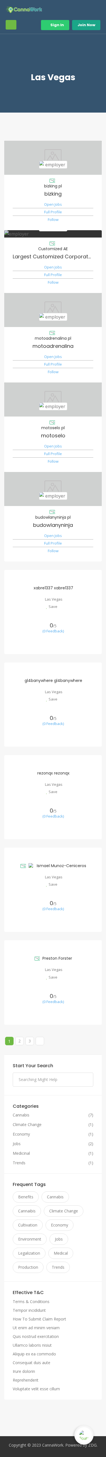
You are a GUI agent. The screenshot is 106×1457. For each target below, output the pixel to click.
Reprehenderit (25, 1380)
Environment (29, 1239)
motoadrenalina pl (53, 338)
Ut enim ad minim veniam (36, 1327)
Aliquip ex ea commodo (34, 1354)
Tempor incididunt (29, 1310)
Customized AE (53, 249)
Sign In (56, 25)
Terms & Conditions (31, 1301)
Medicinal (21, 1153)
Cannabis (21, 1115)
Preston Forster (57, 958)
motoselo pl (53, 428)
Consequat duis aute (31, 1362)
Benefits (25, 1196)
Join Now (86, 25)
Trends (19, 1163)
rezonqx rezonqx (53, 773)
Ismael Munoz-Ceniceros (61, 866)
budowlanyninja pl (53, 517)
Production (28, 1267)
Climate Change (27, 1125)
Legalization (29, 1253)
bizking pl (53, 186)
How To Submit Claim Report (39, 1319)
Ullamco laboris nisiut (32, 1345)
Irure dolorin (24, 1371)
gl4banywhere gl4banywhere (53, 680)
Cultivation (27, 1225)
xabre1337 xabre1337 (53, 588)
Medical (61, 1253)
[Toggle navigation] (11, 25)
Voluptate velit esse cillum (36, 1388)
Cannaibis (27, 1211)
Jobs (17, 1144)
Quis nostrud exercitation (36, 1336)
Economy (21, 1134)
